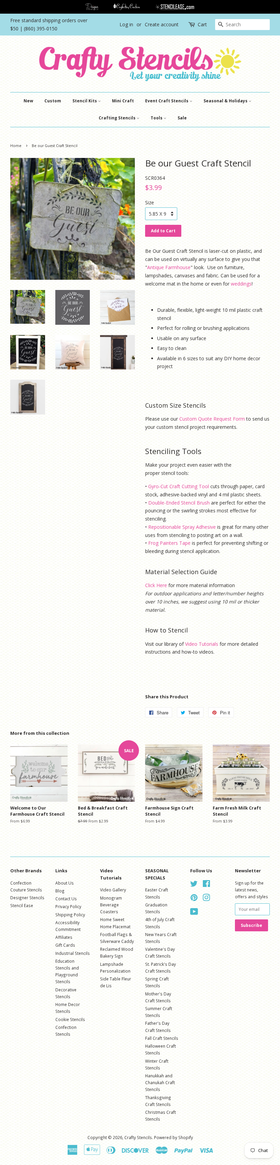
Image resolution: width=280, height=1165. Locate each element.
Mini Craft (123, 101)
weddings (241, 283)
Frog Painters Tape (169, 543)
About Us (64, 883)
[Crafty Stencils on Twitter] (194, 885)
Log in (126, 24)
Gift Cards (65, 945)
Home (16, 145)
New (28, 101)
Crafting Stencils (118, 118)
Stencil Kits (85, 101)
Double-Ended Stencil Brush (179, 502)
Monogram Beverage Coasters (111, 904)
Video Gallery (113, 889)
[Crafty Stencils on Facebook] (206, 885)
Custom (52, 101)
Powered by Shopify (173, 1137)
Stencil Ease (21, 905)
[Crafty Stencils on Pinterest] (194, 899)
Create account (162, 24)
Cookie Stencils (70, 1019)
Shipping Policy (70, 914)
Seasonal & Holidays (226, 101)
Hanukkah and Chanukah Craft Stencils (160, 1082)
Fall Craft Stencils (161, 1038)
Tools (157, 118)
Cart (202, 24)
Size (149, 202)
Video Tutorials (201, 644)
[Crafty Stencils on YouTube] (194, 913)
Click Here (156, 585)
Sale (182, 118)
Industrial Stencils (72, 953)
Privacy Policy (68, 906)
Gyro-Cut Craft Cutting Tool (178, 486)
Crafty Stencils (138, 1137)
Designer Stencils (27, 897)
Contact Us (66, 898)
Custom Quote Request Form (212, 419)
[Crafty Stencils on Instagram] (206, 899)
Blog (60, 890)
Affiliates (63, 937)
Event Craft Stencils (167, 101)
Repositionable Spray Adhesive (182, 527)
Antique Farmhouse (169, 267)
